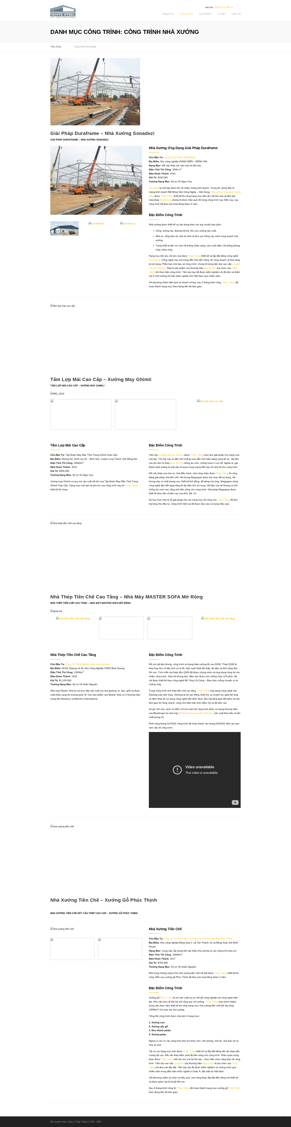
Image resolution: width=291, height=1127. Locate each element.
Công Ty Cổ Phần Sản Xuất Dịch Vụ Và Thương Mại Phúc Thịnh (198, 938)
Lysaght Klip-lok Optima (171, 455)
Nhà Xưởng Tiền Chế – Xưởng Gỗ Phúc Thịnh (103, 900)
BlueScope (208, 1063)
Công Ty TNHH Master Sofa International (87, 664)
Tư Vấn (221, 13)
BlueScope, (210, 268)
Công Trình (186, 13)
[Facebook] (238, 7)
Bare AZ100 (176, 463)
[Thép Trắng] (63, 11)
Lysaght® (179, 1063)
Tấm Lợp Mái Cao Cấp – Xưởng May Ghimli (100, 379)
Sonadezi (154, 188)
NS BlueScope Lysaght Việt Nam (196, 713)
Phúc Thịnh (166, 997)
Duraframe (165, 200)
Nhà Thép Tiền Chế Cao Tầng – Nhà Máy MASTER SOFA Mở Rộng (126, 596)
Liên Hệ (236, 13)
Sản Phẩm (205, 13)
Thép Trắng (167, 196)
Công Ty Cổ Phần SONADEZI (180, 157)
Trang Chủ (168, 13)
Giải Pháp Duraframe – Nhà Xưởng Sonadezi (102, 133)
